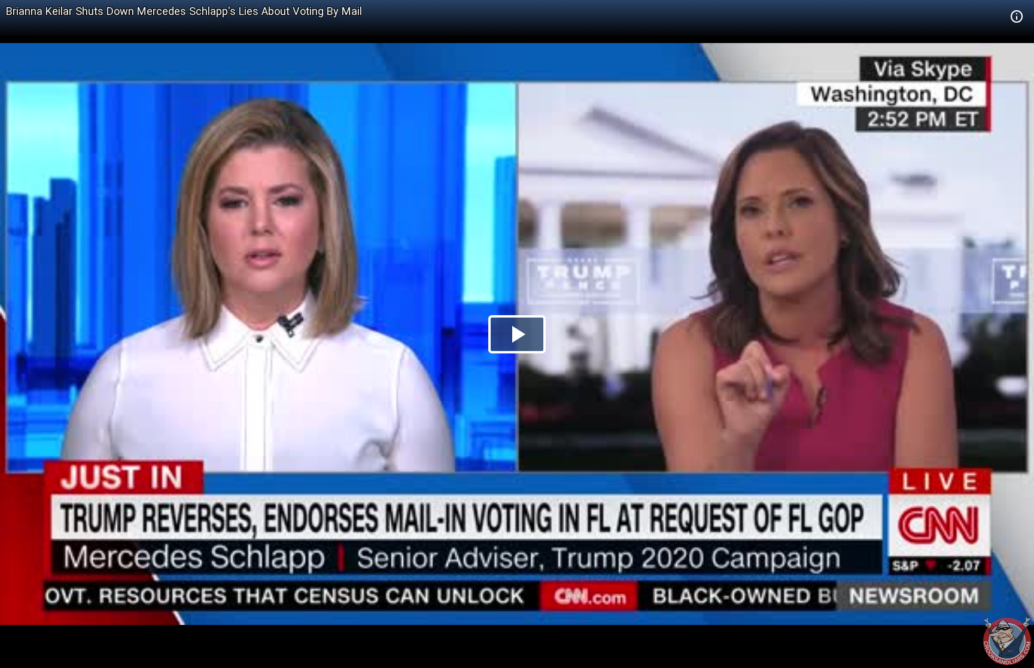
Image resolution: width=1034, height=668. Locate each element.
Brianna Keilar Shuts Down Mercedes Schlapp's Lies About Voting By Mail (184, 11)
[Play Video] (517, 334)
